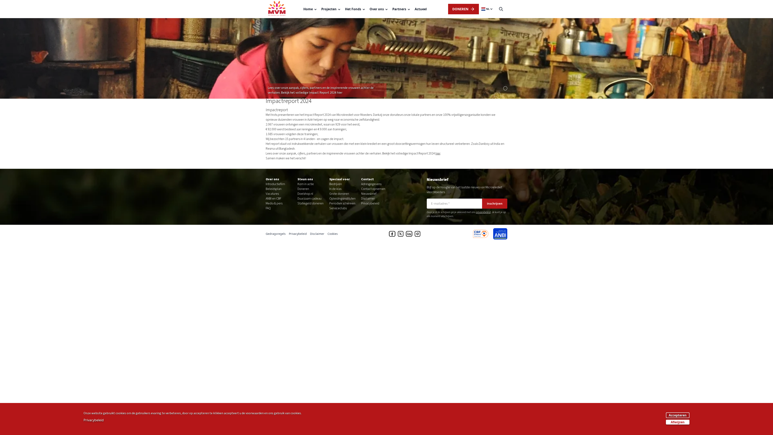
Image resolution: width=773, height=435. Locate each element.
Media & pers (274, 203)
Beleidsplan (273, 189)
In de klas (335, 189)
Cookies (333, 234)
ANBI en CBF (273, 198)
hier (437, 153)
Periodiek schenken (342, 203)
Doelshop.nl (305, 194)
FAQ (268, 208)
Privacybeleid (370, 203)
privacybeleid (483, 212)
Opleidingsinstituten (342, 198)
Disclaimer (368, 198)
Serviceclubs (338, 208)
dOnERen (460, 9)
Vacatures (272, 194)
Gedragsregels (276, 234)
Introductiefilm (275, 184)
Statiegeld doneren (310, 203)
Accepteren (678, 415)
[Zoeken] (501, 9)
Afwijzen (678, 422)
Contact (367, 179)
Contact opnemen (373, 189)
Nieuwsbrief (368, 194)
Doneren (303, 189)
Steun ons (305, 179)
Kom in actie (306, 184)
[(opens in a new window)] (392, 234)
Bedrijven (335, 184)
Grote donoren (339, 194)
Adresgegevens (371, 184)
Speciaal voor (339, 179)
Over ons (272, 179)
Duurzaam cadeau (309, 198)
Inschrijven (494, 203)
